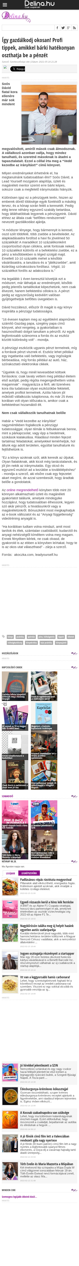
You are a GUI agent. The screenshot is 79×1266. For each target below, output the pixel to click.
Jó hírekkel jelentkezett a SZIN (39, 1065)
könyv (10, 636)
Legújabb (10, 873)
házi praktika (46, 642)
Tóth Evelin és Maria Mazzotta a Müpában (46, 1164)
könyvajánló (61, 642)
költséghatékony (15, 642)
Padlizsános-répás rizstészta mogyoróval (45, 880)
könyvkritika (31, 642)
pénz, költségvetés (47, 636)
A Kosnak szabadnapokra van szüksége (44, 1113)
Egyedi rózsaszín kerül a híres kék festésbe (46, 902)
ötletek (71, 636)
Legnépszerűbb (29, 873)
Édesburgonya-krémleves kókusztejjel (44, 1089)
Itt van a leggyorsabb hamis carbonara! (45, 977)
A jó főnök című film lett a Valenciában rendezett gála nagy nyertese (44, 1138)
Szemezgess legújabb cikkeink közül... (19, 1196)
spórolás (31, 636)
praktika (20, 636)
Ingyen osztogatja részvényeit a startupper (47, 954)
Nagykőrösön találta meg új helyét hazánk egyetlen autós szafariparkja (46, 928)
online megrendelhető (22, 490)
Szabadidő (7, 796)
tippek (61, 636)
